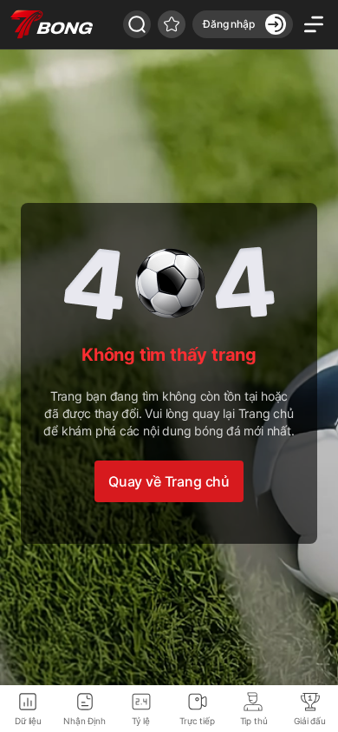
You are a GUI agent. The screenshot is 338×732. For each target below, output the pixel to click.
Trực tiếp (197, 721)
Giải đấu (310, 721)
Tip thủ (254, 721)
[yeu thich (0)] (171, 24)
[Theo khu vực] (137, 24)
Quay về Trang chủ (169, 481)
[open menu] (314, 24)
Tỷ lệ (141, 721)
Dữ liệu (28, 721)
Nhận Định (84, 721)
